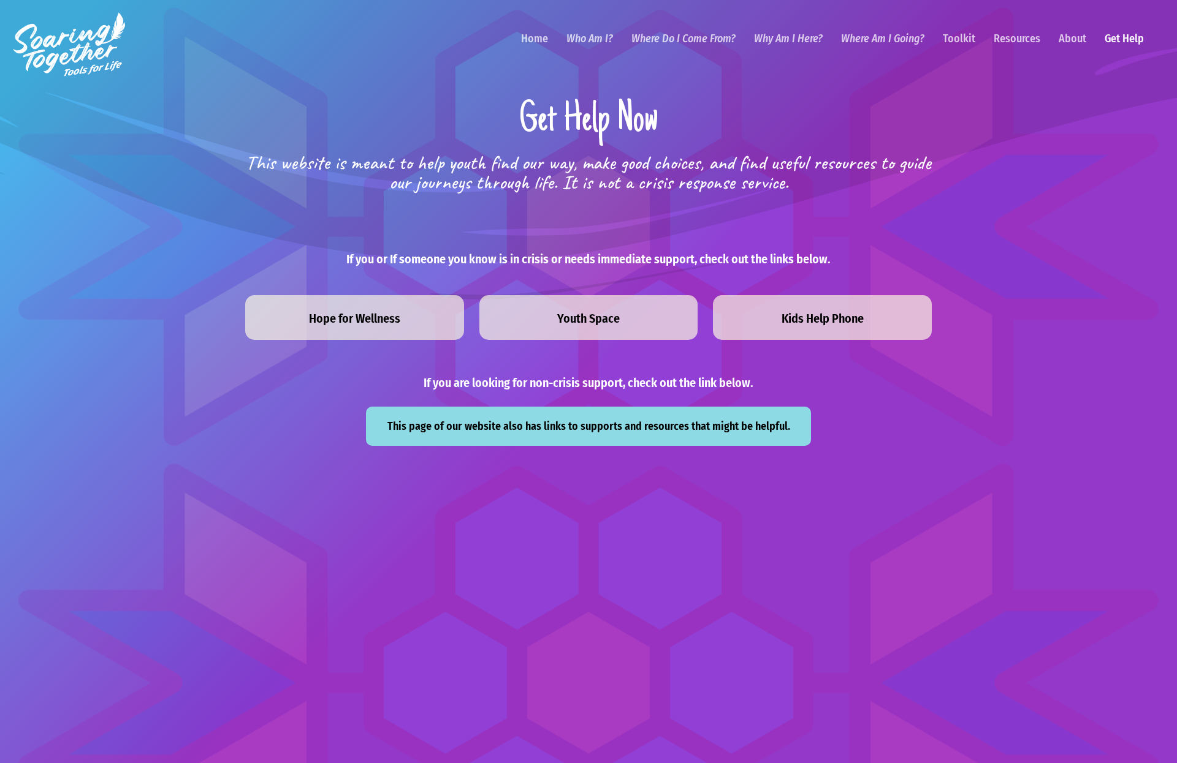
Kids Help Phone (823, 318)
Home (534, 38)
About (1072, 38)
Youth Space (588, 318)
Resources (1017, 38)
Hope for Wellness (354, 318)
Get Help (1124, 38)
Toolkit (959, 38)
